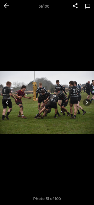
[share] (75, 6)
